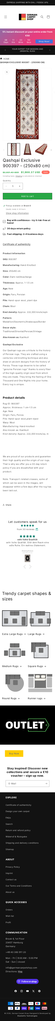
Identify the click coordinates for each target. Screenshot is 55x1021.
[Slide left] (4, 150)
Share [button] (8, 505)
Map (20, 971)
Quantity (7, 180)
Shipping (19, 176)
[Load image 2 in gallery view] (27, 149)
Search (9, 824)
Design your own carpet (17, 811)
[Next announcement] (50, 50)
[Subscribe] (46, 783)
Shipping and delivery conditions (22, 843)
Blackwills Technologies (27, 1016)
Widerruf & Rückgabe (16, 836)
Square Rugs (35, 666)
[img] (27, 525)
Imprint (9, 873)
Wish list (10, 916)
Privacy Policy (13, 867)
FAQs (8, 817)
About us (10, 892)
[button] (6, 17)
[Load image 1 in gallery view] (14, 149)
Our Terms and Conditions (19, 886)
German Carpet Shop (20, 1013)
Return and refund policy (18, 830)
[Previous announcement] (5, 50)
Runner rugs (35, 698)
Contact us (11, 879)
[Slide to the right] (51, 150)
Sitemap (10, 849)
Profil (8, 922)
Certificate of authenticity (16, 244)
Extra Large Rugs (12, 634)
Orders (9, 909)
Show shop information (17, 213)
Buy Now (14, 753)
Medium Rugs (10, 666)
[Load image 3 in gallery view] (41, 149)
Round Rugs (9, 698)
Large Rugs (34, 634)
